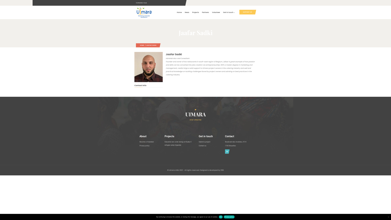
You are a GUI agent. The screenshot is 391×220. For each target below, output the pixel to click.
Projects (195, 12)
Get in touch (228, 12)
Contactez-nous (141, 3)
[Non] (388, 217)
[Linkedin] (227, 151)
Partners (205, 12)
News (187, 12)
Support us (247, 12)
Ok (221, 217)
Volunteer (216, 12)
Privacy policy (229, 217)
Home (179, 12)
